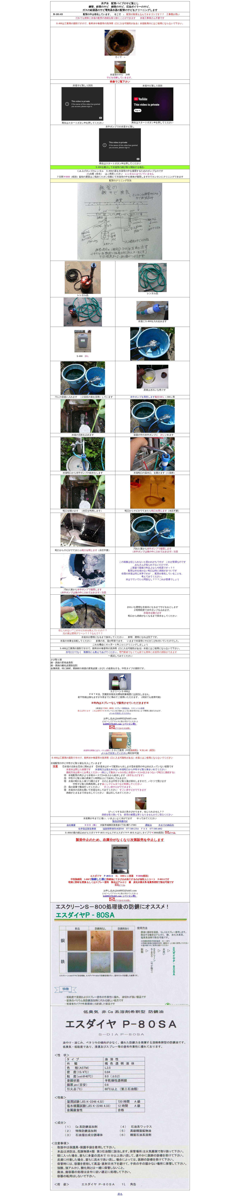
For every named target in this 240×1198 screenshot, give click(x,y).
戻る (120, 1194)
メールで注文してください (120, 713)
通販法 (148, 825)
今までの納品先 (166, 825)
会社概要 (71, 825)
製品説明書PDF (120, 821)
